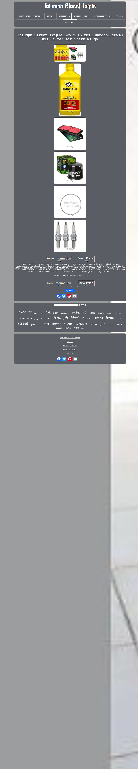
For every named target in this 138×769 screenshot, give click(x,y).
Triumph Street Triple (70, 338)
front (99, 318)
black (75, 318)
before (68, 328)
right (76, 327)
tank (82, 328)
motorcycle (65, 313)
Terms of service (69, 350)
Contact (70, 342)
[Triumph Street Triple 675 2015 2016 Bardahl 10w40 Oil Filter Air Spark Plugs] (70, 53)
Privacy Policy (70, 346)
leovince (110, 325)
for (102, 323)
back (55, 312)
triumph (61, 317)
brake (94, 324)
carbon (81, 323)
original (79, 312)
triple (110, 317)
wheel (92, 312)
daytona (87, 318)
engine (101, 312)
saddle (109, 313)
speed (56, 324)
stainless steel (25, 318)
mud (35, 313)
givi (39, 325)
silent (68, 324)
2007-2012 (46, 318)
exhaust (25, 311)
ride (41, 313)
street (23, 323)
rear (46, 324)
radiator (59, 328)
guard (33, 325)
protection (118, 313)
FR (72, 354)
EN (68, 354)
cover (36, 319)
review (119, 324)
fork (48, 312)
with (120, 319)
